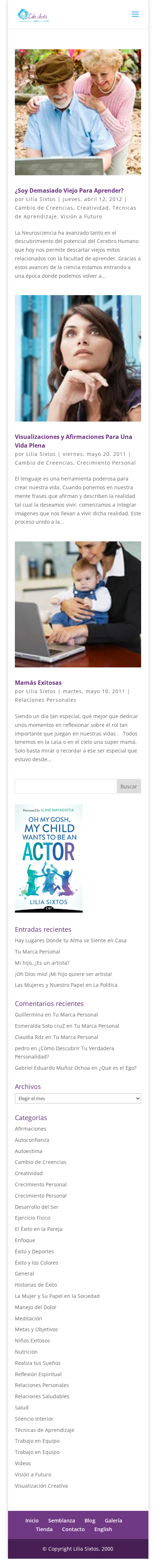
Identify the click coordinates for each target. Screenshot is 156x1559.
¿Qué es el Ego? (117, 1067)
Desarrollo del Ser (36, 1206)
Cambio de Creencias (44, 207)
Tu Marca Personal (37, 951)
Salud (22, 1407)
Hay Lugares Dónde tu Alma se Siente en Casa (71, 940)
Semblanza (61, 1520)
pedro (22, 1048)
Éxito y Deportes (34, 1251)
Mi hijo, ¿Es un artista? (42, 962)
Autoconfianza (32, 1139)
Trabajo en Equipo (37, 1440)
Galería (113, 1520)
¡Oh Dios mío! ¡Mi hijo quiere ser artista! (63, 974)
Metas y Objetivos (36, 1329)
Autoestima (28, 1151)
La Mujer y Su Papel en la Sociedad (57, 1295)
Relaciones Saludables (42, 1396)
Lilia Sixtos (41, 199)
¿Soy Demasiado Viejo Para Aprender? (69, 190)
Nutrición (26, 1351)
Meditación (28, 1318)
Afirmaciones (30, 1128)
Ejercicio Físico (32, 1217)
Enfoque (25, 1240)
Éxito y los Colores (36, 1262)
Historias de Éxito (36, 1284)
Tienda (44, 1529)
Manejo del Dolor (36, 1307)
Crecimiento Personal (106, 462)
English (103, 1529)
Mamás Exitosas (38, 683)
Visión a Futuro (81, 216)
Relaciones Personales (46, 699)
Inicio (32, 1520)
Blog (90, 1520)
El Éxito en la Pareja (38, 1228)
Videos (23, 1463)
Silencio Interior (34, 1418)
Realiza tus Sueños (38, 1362)
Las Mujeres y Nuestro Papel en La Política (66, 984)
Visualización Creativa (41, 1485)
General (24, 1273)
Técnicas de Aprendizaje (44, 1429)
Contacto (73, 1529)
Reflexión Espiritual (38, 1374)
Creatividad (93, 207)
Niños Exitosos (32, 1340)
